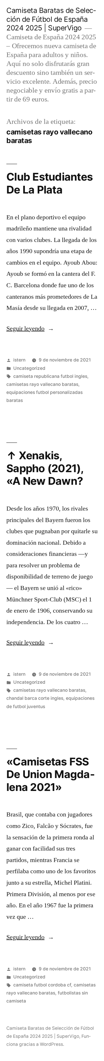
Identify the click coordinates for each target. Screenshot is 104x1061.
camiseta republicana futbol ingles (50, 376)
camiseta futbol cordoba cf (42, 985)
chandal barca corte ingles (34, 698)
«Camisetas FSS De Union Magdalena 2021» (50, 774)
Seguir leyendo (30, 329)
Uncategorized (29, 368)
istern (19, 360)
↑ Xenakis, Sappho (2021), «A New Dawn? (44, 468)
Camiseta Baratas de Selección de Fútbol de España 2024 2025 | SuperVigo (51, 19)
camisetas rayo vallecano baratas (42, 384)
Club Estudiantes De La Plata (49, 183)
